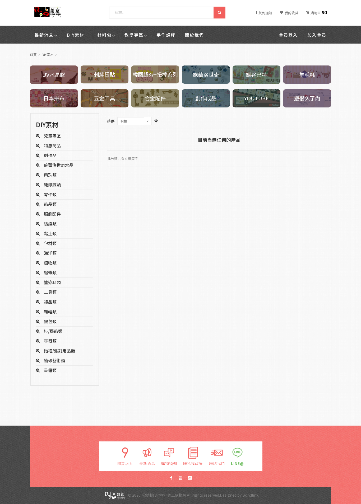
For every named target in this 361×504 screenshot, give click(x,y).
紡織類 (50, 223)
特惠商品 (52, 145)
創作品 (50, 155)
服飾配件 (52, 214)
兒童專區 (52, 136)
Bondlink (250, 495)
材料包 (104, 35)
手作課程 (165, 35)
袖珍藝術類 (54, 360)
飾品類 (50, 204)
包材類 (50, 243)
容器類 (50, 341)
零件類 (50, 194)
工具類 (50, 292)
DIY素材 (75, 35)
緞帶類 (50, 272)
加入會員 (316, 35)
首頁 (33, 54)
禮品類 (50, 302)
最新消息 (44, 35)
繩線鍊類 (52, 184)
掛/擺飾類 (53, 331)
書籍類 (50, 370)
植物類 (50, 263)
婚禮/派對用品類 (59, 350)
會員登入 (288, 35)
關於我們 (194, 35)
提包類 (50, 321)
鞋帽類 (50, 311)
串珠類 (50, 175)
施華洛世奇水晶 (58, 165)
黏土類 (50, 233)
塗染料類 (52, 282)
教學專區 (134, 35)
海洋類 (50, 253)
